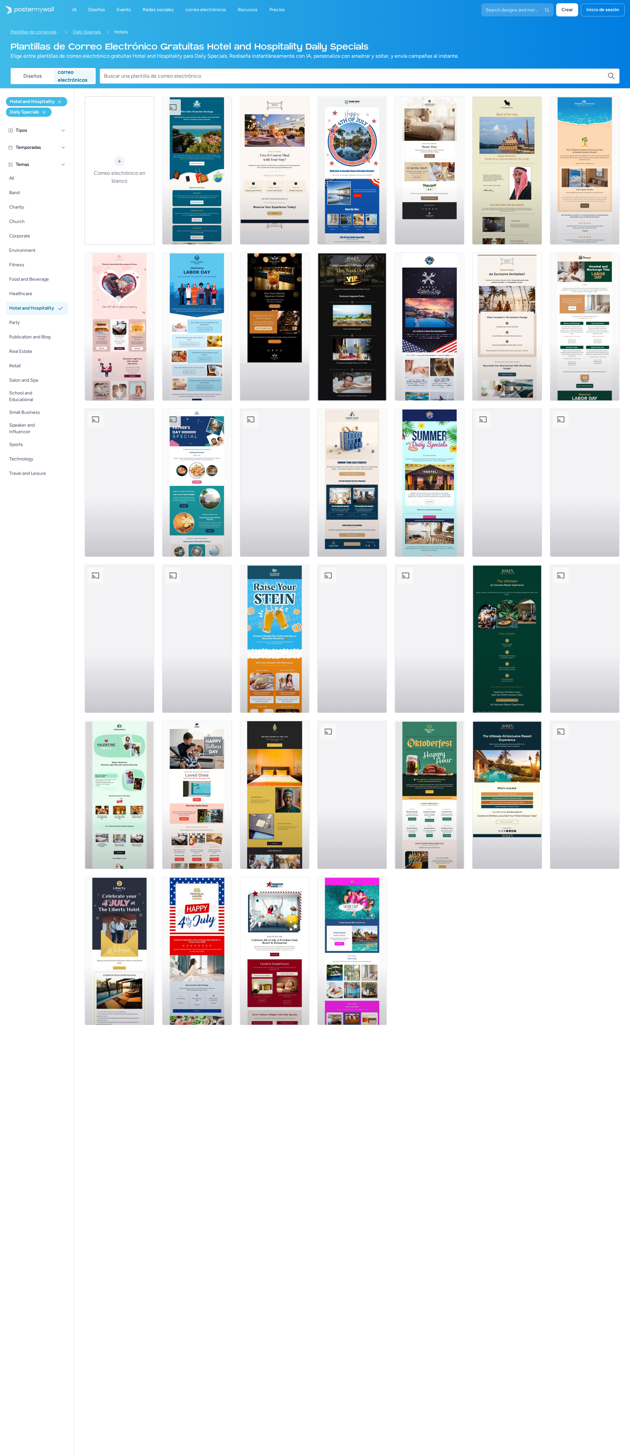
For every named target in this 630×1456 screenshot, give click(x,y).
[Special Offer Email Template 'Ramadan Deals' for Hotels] (507, 170)
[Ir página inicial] (27, 9)
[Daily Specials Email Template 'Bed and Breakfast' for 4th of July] (197, 951)
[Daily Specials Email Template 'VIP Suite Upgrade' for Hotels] (352, 327)
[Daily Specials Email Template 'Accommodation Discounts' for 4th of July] (352, 639)
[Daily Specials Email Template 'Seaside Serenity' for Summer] (585, 170)
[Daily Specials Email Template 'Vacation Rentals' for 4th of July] (352, 170)
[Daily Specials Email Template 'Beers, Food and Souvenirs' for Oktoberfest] (585, 795)
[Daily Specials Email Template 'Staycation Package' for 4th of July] (119, 951)
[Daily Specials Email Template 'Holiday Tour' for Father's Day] (352, 951)
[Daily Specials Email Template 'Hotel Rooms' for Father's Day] (197, 795)
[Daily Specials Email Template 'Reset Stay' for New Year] (429, 170)
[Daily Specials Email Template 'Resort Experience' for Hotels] (507, 795)
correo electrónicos (72, 76)
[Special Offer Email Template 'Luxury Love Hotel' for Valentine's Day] (585, 639)
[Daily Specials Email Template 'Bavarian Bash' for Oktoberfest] (429, 639)
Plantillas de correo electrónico (35, 32)
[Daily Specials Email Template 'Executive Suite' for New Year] (352, 483)
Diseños (32, 76)
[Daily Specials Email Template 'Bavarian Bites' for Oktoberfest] (429, 795)
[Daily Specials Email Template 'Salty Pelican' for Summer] (429, 483)
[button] (63, 130)
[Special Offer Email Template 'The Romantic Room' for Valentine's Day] (119, 327)
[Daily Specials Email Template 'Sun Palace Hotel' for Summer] (197, 170)
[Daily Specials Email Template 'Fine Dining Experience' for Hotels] (274, 170)
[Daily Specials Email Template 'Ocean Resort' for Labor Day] (429, 327)
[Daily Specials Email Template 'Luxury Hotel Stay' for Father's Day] (119, 483)
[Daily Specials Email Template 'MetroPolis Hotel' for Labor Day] (274, 483)
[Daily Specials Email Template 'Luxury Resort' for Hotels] (507, 639)
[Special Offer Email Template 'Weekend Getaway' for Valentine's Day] (507, 483)
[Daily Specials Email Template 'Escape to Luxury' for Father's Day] (119, 639)
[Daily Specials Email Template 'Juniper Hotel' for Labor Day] (585, 327)
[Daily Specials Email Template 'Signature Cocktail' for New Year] (274, 327)
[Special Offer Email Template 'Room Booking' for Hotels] (274, 795)
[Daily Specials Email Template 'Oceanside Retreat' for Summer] (585, 483)
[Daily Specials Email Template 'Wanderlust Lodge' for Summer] (352, 795)
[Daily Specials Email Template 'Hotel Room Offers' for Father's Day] (197, 483)
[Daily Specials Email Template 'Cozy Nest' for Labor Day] (197, 327)
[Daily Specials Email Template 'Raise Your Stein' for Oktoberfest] (274, 639)
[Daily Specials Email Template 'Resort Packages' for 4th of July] (274, 951)
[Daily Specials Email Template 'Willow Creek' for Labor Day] (197, 639)
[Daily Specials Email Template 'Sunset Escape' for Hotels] (507, 327)
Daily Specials (87, 32)
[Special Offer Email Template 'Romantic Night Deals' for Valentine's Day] (119, 795)
